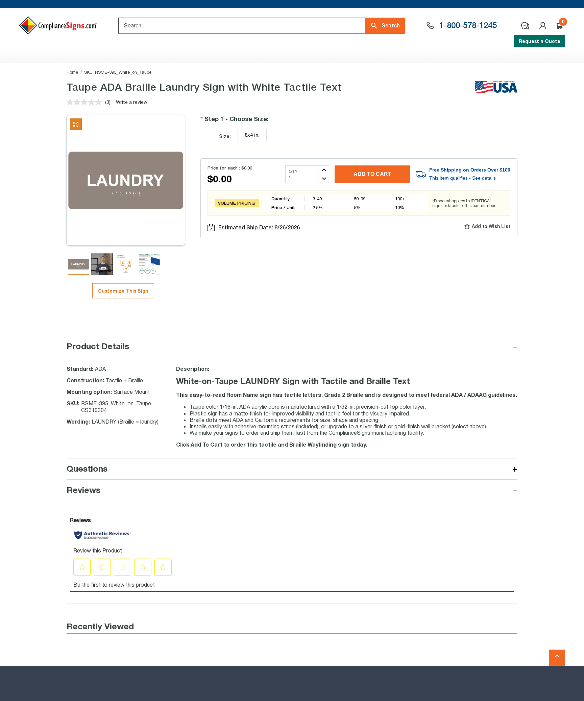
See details (484, 178)
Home (72, 72)
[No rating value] (86, 102)
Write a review (131, 102)
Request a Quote (539, 41)
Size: (225, 136)
